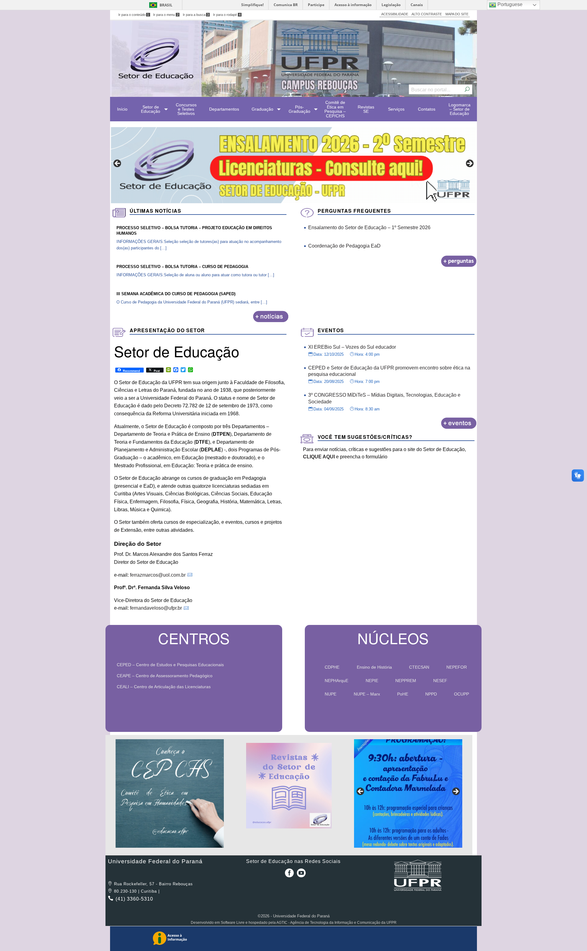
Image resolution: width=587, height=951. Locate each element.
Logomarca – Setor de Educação (460, 109)
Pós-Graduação (299, 109)
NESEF (440, 680)
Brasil (166, 5)
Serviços (396, 109)
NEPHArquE (336, 680)
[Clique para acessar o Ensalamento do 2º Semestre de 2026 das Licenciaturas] (293, 165)
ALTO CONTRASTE (427, 14)
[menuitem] (122, 109)
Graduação (262, 109)
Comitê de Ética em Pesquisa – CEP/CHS (335, 109)
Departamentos (224, 109)
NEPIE (372, 680)
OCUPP (461, 694)
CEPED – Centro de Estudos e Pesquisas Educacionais (172, 664)
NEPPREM (405, 680)
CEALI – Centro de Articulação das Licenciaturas (166, 686)
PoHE (402, 694)
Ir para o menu (166, 15)
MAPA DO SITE (456, 14)
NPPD (431, 694)
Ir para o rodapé (227, 15)
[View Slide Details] (170, 793)
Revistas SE (366, 109)
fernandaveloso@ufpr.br (156, 608)
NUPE (330, 694)
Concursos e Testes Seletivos (186, 109)
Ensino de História (374, 667)
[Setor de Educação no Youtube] (301, 875)
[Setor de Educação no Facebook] (288, 875)
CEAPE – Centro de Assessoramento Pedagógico (166, 675)
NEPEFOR (456, 667)
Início (122, 109)
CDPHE (332, 667)
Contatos (426, 109)
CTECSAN (419, 667)
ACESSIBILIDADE (394, 14)
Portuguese (509, 4)
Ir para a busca (196, 15)
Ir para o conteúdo (133, 15)
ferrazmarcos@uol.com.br (158, 575)
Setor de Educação (150, 109)
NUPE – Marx (367, 694)
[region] (293, 165)
